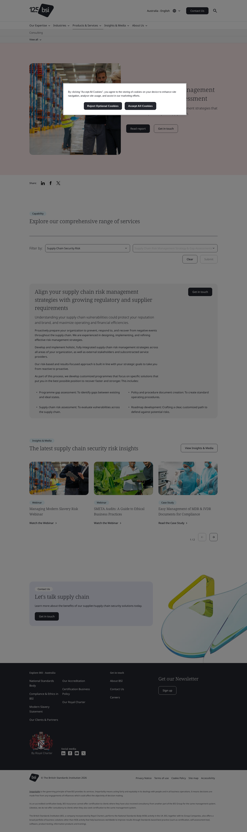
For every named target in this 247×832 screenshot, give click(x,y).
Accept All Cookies (140, 106)
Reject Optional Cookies (103, 106)
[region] (125, 99)
